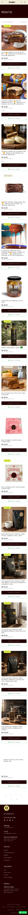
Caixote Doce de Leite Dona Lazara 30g (13, 760)
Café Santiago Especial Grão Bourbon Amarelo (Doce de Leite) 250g (13, 631)
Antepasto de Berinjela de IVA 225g (12, 301)
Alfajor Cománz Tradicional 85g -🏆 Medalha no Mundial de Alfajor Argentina (14, 203)
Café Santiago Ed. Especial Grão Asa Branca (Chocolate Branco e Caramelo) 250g (13, 582)
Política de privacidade (21, 907)
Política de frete (19, 910)
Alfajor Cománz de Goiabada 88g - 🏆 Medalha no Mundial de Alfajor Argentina (13, 153)
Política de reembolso (11, 907)
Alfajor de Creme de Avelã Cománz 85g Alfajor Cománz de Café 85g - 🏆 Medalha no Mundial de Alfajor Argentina (13, 253)
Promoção (7, 860)
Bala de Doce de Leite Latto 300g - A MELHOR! (13, 394)
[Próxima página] (16, 799)
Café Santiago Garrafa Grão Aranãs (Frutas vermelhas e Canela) (11, 728)
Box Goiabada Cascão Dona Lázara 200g (11, 441)
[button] (2, 2)
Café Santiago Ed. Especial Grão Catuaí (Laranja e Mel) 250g (13, 535)
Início (5, 870)
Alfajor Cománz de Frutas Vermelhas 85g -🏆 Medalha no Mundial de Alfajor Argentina (13, 102)
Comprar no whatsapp (15, 68)
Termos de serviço (11, 910)
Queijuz (11, 904)
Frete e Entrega (8, 877)
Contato (6, 875)
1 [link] (5, 794)
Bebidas (6, 855)
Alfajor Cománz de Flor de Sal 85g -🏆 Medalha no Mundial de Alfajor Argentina (13, 54)
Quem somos (7, 872)
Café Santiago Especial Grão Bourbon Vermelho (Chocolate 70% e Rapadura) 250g (12, 680)
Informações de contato (15, 913)
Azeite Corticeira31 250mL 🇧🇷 (12, 348)
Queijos (6, 850)
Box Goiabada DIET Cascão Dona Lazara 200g (13, 488)
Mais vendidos (8, 858)
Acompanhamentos (9, 853)
